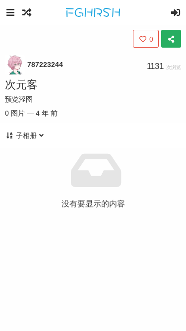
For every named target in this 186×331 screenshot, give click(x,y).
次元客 (21, 84)
